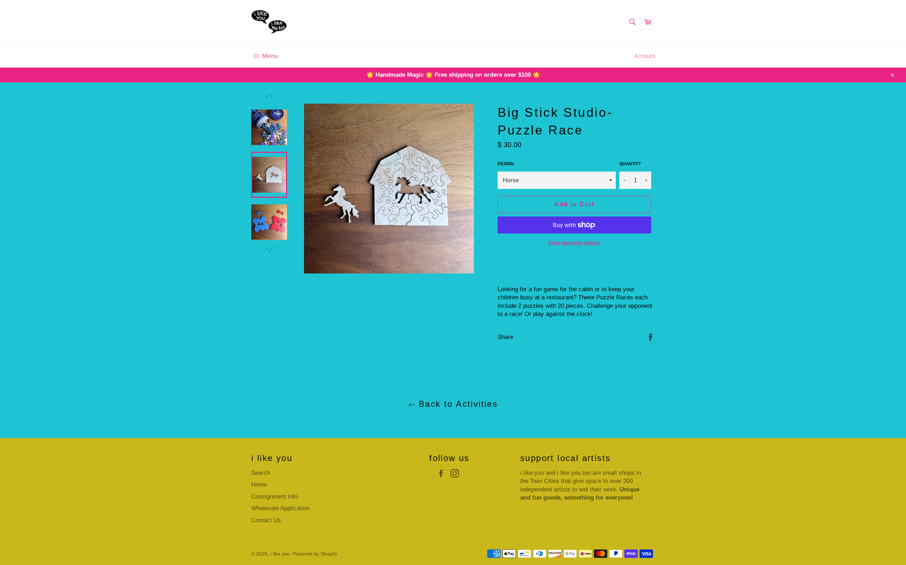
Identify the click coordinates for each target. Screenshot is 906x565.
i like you (280, 554)
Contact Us (266, 520)
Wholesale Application (280, 508)
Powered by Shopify (315, 554)
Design (506, 163)
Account (644, 56)
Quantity (630, 163)
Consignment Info (274, 496)
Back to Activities (456, 404)
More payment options (574, 243)
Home (259, 484)
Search (260, 472)
